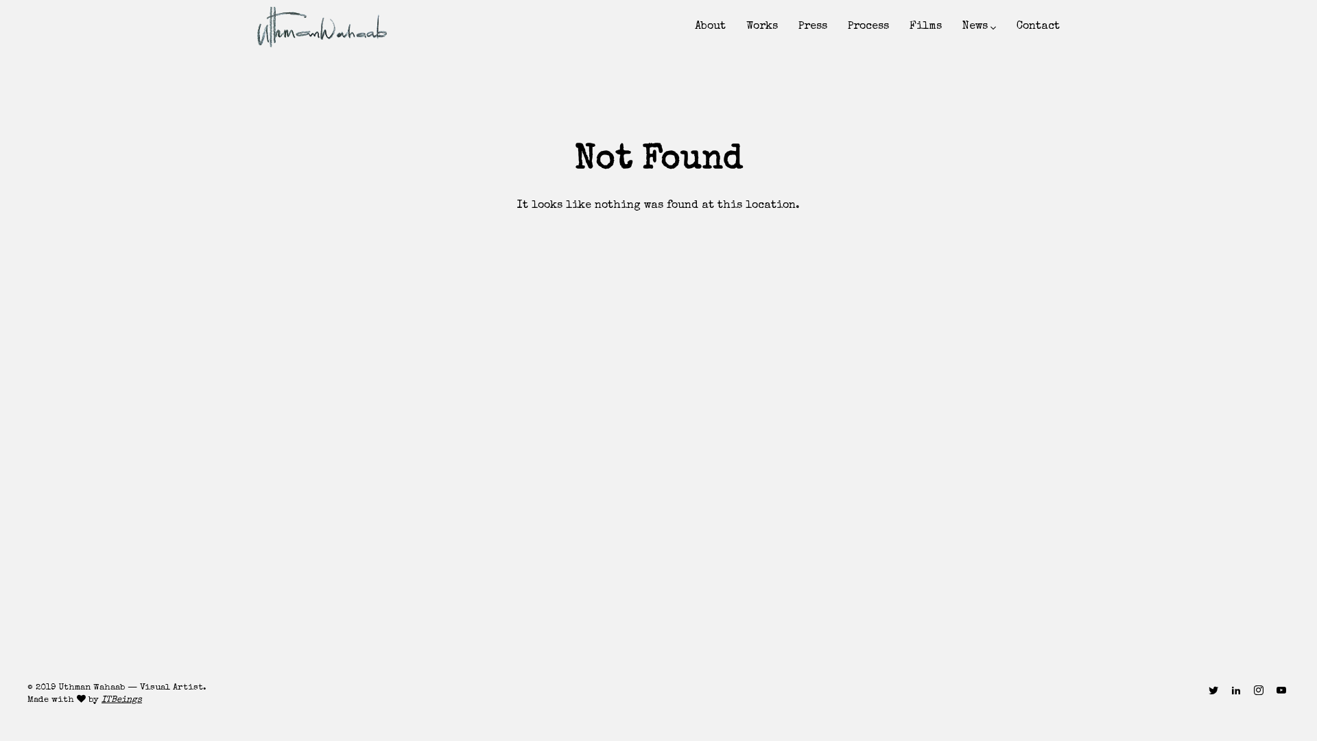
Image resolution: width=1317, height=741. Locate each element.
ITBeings (122, 700)
